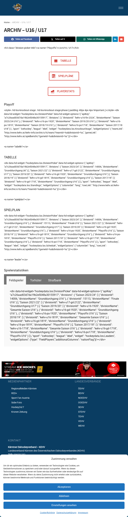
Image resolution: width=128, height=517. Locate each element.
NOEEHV (82, 398)
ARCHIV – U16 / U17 (21, 22)
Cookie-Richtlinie (47, 513)
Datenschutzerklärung (66, 513)
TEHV (81, 416)
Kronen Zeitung (19, 411)
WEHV (81, 425)
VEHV (81, 421)
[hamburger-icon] (121, 8)
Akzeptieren (64, 486)
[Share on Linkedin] (115, 39)
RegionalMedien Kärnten (24, 388)
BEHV (81, 393)
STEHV (81, 411)
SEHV (81, 407)
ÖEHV (81, 388)
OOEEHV (82, 402)
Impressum (83, 513)
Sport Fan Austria (20, 398)
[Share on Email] (121, 39)
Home (7, 22)
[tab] (16, 280)
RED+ (14, 393)
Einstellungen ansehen (64, 505)
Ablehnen (64, 496)
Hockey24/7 (17, 407)
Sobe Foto (16, 402)
